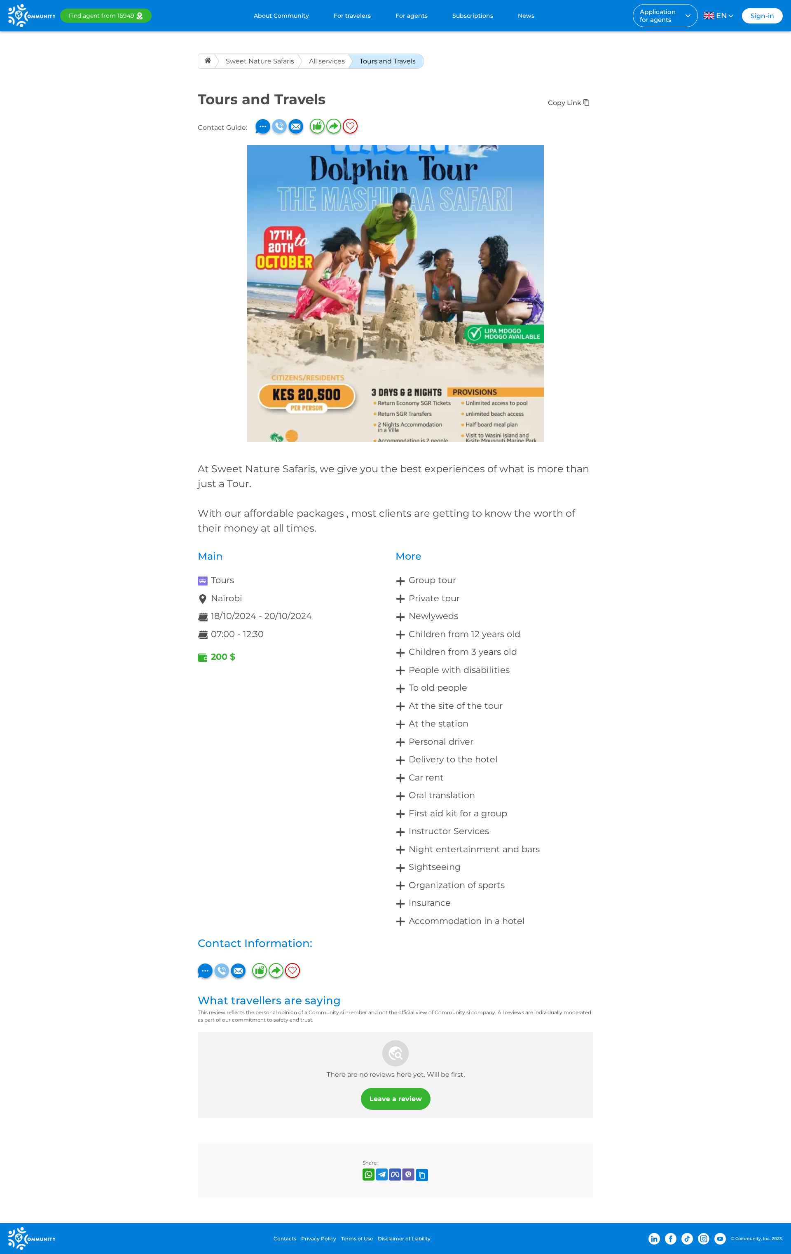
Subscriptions (472, 15)
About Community (281, 15)
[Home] (208, 61)
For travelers (352, 15)
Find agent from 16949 (101, 15)
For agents (412, 15)
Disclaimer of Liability (404, 1238)
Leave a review (396, 1099)
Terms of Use (357, 1238)
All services (327, 61)
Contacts (285, 1238)
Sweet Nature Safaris (260, 61)
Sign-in (762, 16)
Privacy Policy (318, 1238)
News (526, 15)
